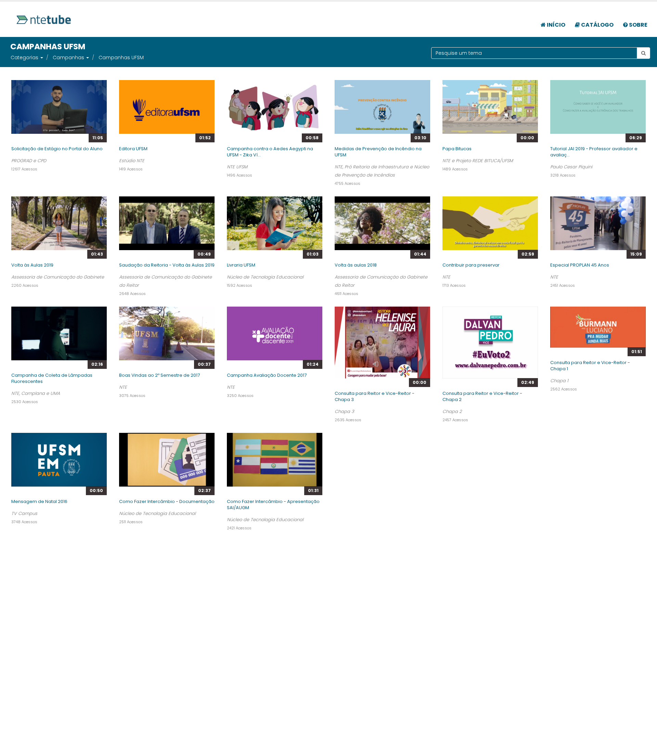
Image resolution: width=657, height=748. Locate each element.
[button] (41, 57)
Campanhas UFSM (121, 57)
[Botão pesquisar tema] (643, 53)
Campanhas (68, 57)
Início (555, 25)
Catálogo (597, 25)
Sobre (637, 25)
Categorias (24, 57)
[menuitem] (553, 21)
